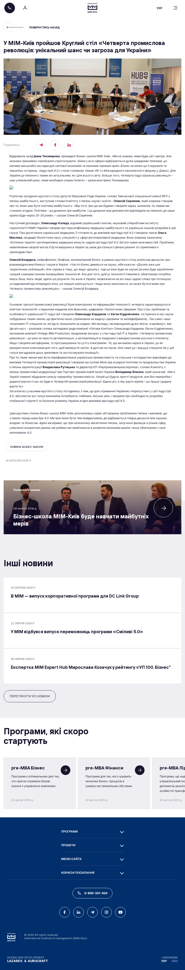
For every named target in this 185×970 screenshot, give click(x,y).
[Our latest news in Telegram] (41, 145)
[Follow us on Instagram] (106, 912)
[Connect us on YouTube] (120, 912)
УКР (164, 961)
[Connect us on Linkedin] (69, 145)
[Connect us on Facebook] (55, 145)
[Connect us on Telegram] (92, 912)
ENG (175, 961)
